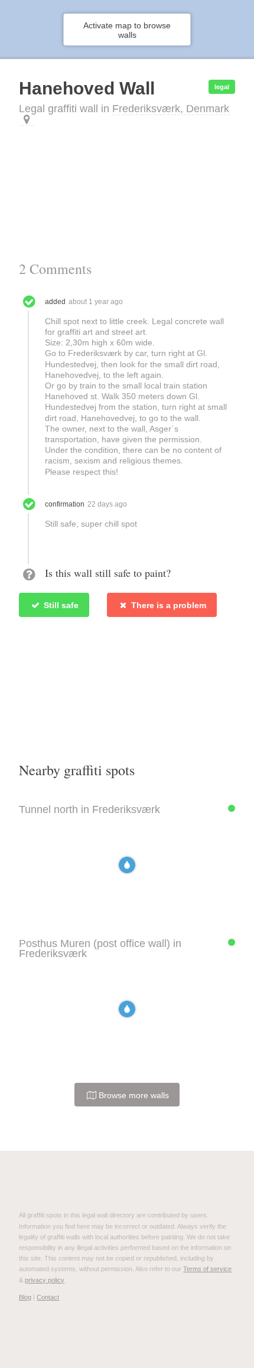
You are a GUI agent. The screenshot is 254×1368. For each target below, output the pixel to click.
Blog (25, 1297)
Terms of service (207, 1268)
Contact (48, 1297)
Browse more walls (132, 1095)
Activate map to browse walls (127, 30)
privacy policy (44, 1280)
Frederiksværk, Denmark (170, 109)
